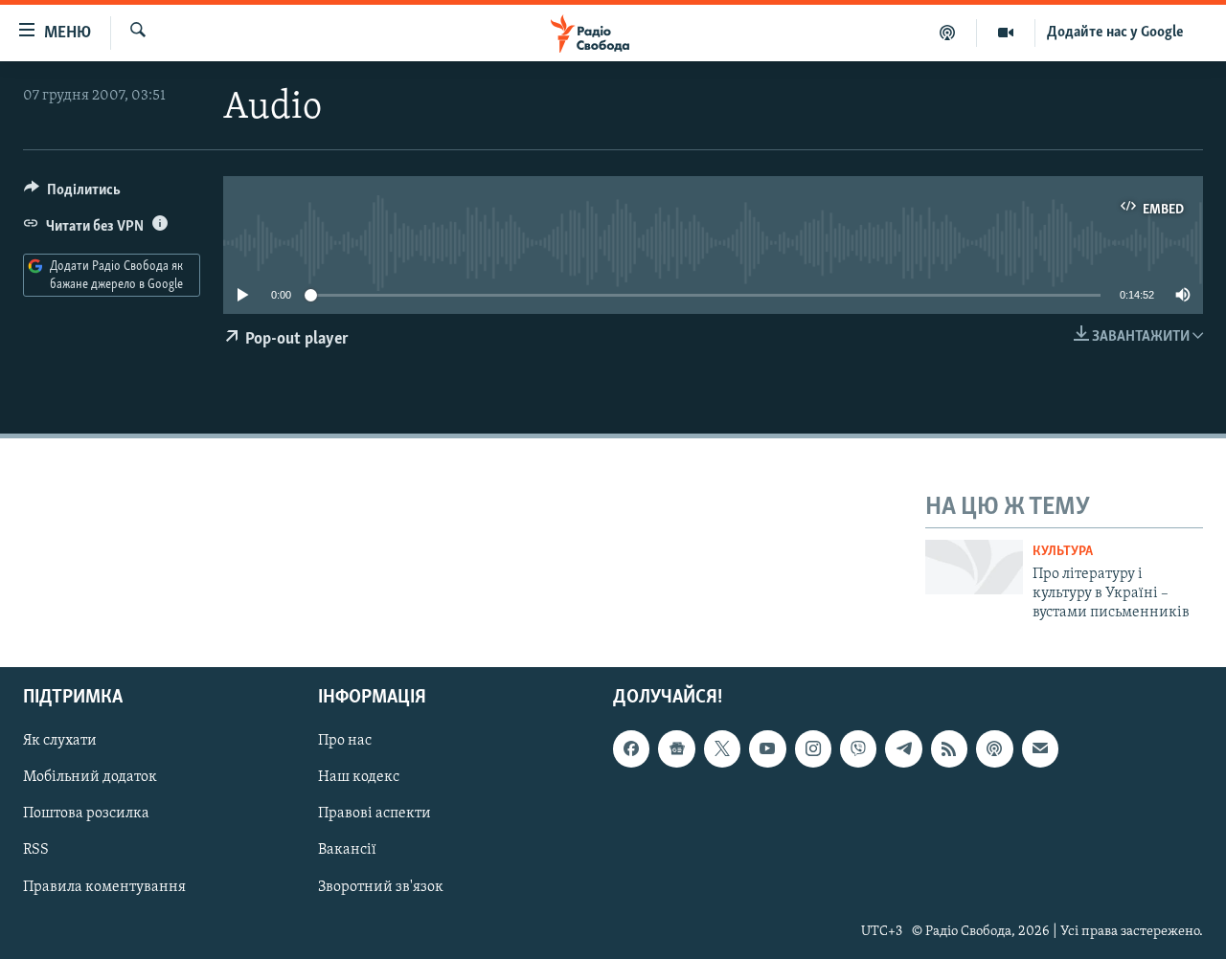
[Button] (72, 194)
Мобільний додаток (90, 777)
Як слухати (60, 740)
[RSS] (949, 748)
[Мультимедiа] (1006, 32)
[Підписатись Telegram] (903, 748)
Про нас (345, 740)
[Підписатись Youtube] (767, 748)
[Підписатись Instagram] (813, 748)
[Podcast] (994, 748)
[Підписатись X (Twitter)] (722, 748)
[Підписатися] (1040, 748)
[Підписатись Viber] (858, 748)
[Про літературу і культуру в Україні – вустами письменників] (974, 567)
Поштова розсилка (86, 813)
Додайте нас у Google (1115, 32)
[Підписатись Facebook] (631, 748)
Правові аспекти (374, 813)
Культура (1063, 552)
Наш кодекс (358, 777)
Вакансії (347, 850)
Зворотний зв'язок (380, 886)
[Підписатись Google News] (676, 748)
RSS (36, 850)
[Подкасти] (948, 32)
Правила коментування (104, 886)
